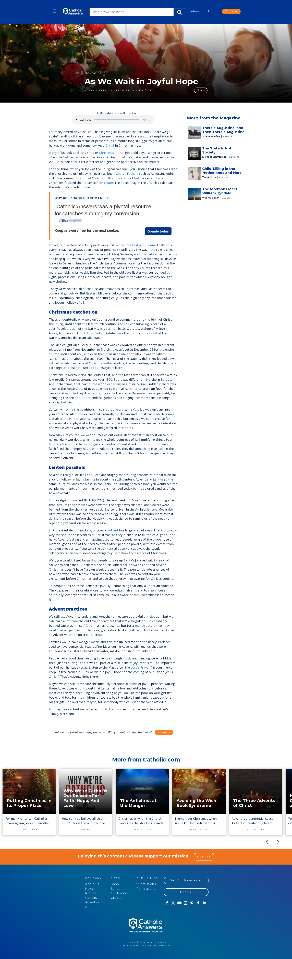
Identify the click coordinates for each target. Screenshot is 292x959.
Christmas (106, 153)
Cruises (116, 898)
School (116, 889)
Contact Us (143, 945)
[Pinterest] (192, 903)
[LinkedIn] (204, 903)
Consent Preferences (160, 945)
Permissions (145, 889)
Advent (113, 530)
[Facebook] (167, 903)
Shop (212, 11)
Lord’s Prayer (140, 667)
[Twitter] (173, 903)
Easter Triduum (143, 245)
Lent (145, 565)
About (196, 11)
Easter (108, 183)
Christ (109, 145)
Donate (231, 11)
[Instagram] (185, 903)
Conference (120, 893)
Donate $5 (164, 732)
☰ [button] (54, 11)
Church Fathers (127, 174)
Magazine (93, 73)
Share (200, 90)
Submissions (146, 884)
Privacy (133, 945)
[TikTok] (198, 903)
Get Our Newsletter (186, 880)
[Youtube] (179, 903)
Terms (125, 945)
